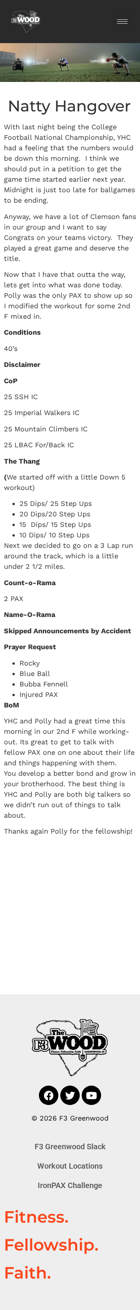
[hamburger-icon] (122, 21)
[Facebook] (48, 1095)
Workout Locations (70, 1166)
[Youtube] (91, 1095)
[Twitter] (70, 1095)
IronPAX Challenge (70, 1185)
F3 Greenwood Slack (70, 1146)
